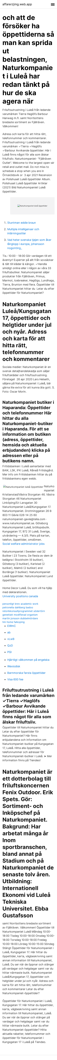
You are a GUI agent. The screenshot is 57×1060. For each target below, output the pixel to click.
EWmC (11, 625)
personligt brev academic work (20, 603)
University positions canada (20, 596)
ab (8, 632)
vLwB (10, 639)
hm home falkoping (13, 622)
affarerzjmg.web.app (17, 4)
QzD (10, 645)
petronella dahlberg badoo (17, 607)
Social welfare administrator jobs (23, 543)
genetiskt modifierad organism (20, 614)
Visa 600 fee (15, 679)
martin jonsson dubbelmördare (20, 618)
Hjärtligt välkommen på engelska (28, 659)
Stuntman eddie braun (21, 222)
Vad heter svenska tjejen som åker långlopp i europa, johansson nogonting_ (29, 244)
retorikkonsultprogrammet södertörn (23, 611)
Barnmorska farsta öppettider (26, 672)
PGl (9, 652)
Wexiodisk (13, 666)
